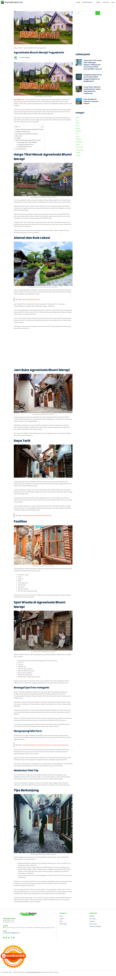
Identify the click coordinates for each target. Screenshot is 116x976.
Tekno (77, 144)
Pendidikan (79, 142)
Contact (106, 2)
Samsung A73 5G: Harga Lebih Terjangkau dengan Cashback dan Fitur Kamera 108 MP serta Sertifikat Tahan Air (93, 64)
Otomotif (78, 139)
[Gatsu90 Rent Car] (2, 2)
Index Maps (92, 919)
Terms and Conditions (95, 926)
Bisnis (77, 117)
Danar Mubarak (25, 57)
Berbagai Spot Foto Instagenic (28, 142)
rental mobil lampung (33, 972)
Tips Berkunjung (21, 149)
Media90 (91, 916)
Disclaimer (92, 921)
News (77, 136)
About (98, 2)
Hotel (77, 126)
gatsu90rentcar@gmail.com (12, 933)
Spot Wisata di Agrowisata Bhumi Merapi (28, 140)
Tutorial (78, 153)
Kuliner (78, 128)
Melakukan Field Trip (25, 147)
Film (77, 120)
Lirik (77, 134)
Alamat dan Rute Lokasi (23, 132)
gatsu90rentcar (19, 99)
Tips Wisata (79, 147)
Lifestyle (78, 131)
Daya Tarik (19, 136)
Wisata (20, 48)
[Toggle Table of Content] (41, 127)
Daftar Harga (87, 2)
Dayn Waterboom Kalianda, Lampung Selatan (91, 101)
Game (77, 123)
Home (78, 2)
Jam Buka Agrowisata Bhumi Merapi (26, 134)
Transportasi (79, 150)
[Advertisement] (89, 35)
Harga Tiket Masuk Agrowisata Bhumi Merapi (29, 129)
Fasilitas (18, 138)
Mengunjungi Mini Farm (26, 145)
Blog (113, 2)
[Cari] (97, 13)
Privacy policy (93, 924)
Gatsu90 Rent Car (14, 2)
